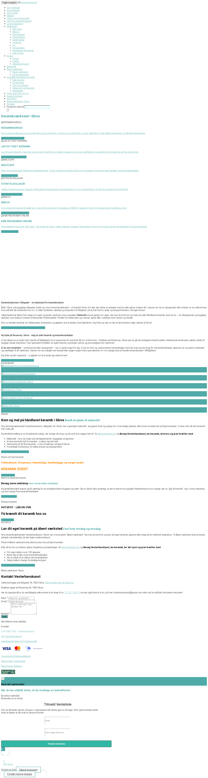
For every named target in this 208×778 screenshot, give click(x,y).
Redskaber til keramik (23, 50)
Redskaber (17, 90)
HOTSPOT (12, 98)
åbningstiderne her (107, 433)
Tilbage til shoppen (28, 769)
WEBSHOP (12, 26)
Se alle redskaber (9, 231)
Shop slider (12, 13)
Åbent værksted (14, 69)
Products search (15, 106)
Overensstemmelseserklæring (16, 656)
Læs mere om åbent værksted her (18, 565)
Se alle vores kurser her (12, 138)
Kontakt (11, 104)
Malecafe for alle (9, 175)
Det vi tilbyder (13, 7)
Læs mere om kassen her (13, 157)
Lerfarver (16, 42)
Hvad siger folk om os (18, 93)
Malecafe (11, 66)
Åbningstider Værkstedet (13, 661)
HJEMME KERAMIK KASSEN (21, 77)
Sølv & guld (17, 53)
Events (15, 61)
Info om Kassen (20, 85)
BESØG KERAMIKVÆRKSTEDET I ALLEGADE (23, 327)
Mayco (15, 31)
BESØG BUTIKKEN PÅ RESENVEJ (17, 360)
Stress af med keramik (18, 18)
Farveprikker (18, 48)
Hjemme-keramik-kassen (19, 21)
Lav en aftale (7, 519)
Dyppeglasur (18, 34)
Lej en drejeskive (15, 23)
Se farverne (18, 82)
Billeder (10, 15)
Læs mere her (8, 475)
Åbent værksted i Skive (18, 101)
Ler (14, 45)
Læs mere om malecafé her (15, 451)
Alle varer (17, 29)
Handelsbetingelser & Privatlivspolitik (19, 641)
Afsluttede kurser (20, 64)
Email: (4, 601)
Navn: (4, 598)
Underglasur (18, 39)
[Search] (8, 109)
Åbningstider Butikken (11, 666)
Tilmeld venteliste (56, 744)
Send (4, 616)
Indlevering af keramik (23, 88)
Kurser (10, 56)
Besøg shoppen (14, 96)
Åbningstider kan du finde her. (59, 582)
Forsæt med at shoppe (19, 774)
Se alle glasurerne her (11, 194)
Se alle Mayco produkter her (15, 213)
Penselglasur (18, 37)
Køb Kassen (18, 80)
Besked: (5, 613)
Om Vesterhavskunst (11, 636)
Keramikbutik (13, 10)
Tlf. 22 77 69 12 (72, 592)
